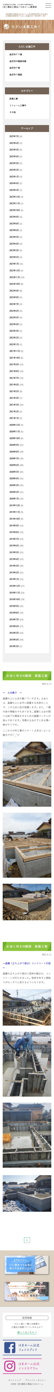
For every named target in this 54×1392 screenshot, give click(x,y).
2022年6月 (14, 311)
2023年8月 (14, 224)
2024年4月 (14, 183)
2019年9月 (14, 526)
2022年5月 (14, 317)
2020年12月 (14, 425)
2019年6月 (14, 546)
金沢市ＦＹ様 (15, 54)
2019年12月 (14, 505)
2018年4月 (14, 640)
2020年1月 (14, 499)
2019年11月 (14, 512)
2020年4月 (14, 478)
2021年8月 (14, 371)
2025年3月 (14, 163)
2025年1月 (14, 177)
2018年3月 (14, 646)
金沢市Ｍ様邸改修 (17, 61)
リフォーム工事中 (17, 105)
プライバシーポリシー (35, 1380)
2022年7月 (14, 304)
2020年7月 (14, 458)
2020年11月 (14, 431)
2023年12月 (14, 197)
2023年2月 (14, 257)
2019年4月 (14, 559)
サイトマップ (14, 1380)
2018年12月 (14, 586)
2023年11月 (14, 203)
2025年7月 (14, 136)
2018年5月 (14, 633)
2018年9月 (14, 606)
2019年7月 (14, 539)
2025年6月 (14, 143)
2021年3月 (14, 405)
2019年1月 (14, 579)
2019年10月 (14, 519)
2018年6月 (14, 626)
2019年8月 (14, 532)
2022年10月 (14, 284)
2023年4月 (14, 244)
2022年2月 (14, 338)
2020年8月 (14, 452)
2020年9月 (14, 445)
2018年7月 (14, 619)
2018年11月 (14, 593)
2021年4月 (14, 398)
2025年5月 (14, 150)
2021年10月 (14, 358)
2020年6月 (14, 465)
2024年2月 (14, 190)
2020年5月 (14, 472)
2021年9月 (14, 364)
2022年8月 (14, 297)
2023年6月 (14, 230)
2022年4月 (14, 324)
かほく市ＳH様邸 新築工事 (27, 675)
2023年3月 (14, 250)
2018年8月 (14, 613)
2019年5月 (14, 552)
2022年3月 (14, 331)
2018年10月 (14, 599)
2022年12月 (14, 270)
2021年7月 (14, 378)
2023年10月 (14, 210)
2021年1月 (14, 418)
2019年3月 (14, 566)
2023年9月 (14, 217)
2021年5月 (14, 391)
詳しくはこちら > (27, 1332)
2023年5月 (14, 237)
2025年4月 (14, 156)
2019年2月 (14, 572)
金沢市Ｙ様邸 (15, 75)
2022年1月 (14, 344)
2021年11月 (14, 351)
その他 (12, 112)
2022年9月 (14, 291)
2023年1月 (14, 264)
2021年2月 (14, 411)
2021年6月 (14, 385)
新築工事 (13, 99)
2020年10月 (14, 438)
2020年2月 (14, 492)
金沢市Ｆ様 (14, 68)
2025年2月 (14, 170)
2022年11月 (14, 277)
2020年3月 (14, 485)
